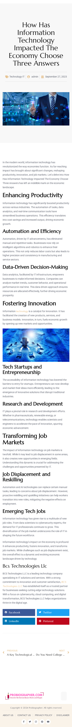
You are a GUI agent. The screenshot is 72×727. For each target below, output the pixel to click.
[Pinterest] (42, 721)
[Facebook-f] (23, 721)
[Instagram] (36, 721)
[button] (19, 612)
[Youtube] (48, 721)
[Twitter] (30, 721)
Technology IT (16, 76)
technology (22, 311)
